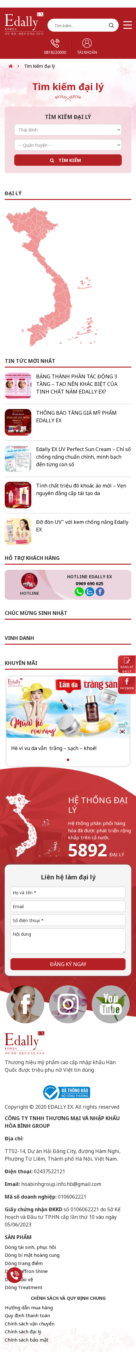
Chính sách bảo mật (26, 1339)
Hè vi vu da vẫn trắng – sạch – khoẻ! (53, 748)
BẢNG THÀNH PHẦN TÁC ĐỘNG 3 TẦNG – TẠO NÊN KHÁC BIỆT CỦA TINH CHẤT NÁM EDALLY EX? (76, 384)
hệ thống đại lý (98, 805)
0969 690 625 (89, 583)
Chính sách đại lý (23, 1331)
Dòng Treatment (23, 1287)
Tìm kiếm (70, 160)
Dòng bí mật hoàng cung (32, 1255)
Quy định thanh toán (27, 1315)
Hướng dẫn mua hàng (29, 1307)
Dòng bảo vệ (19, 1279)
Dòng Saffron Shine (26, 1271)
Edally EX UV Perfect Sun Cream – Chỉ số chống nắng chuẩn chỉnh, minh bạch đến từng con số (83, 457)
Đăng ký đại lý (127, 669)
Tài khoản (87, 52)
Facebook (127, 688)
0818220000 (55, 52)
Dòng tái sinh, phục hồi (30, 1247)
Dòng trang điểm (24, 1263)
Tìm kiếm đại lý (39, 66)
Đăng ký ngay (68, 964)
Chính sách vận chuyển (29, 1323)
